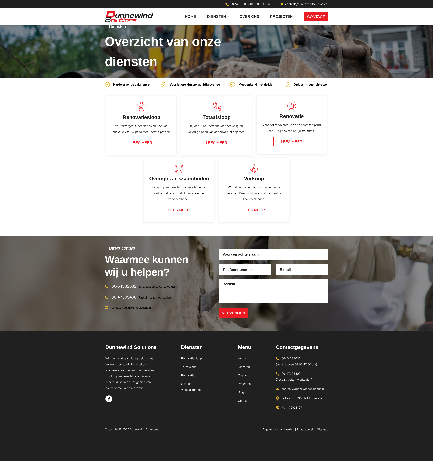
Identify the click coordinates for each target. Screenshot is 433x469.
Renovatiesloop (191, 358)
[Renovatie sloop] (141, 127)
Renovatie (188, 375)
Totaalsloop (189, 367)
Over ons (244, 375)
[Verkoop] (254, 191)
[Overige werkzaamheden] (178, 191)
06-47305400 (123, 297)
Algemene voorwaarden (278, 429)
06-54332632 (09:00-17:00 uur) (252, 4)
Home (242, 358)
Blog (241, 392)
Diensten (244, 367)
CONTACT (316, 17)
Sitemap (322, 429)
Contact (243, 400)
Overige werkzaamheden (192, 386)
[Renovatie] (291, 127)
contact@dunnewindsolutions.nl (306, 4)
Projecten (244, 384)
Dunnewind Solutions (144, 429)
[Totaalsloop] (216, 127)
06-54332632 (123, 286)
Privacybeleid (306, 429)
